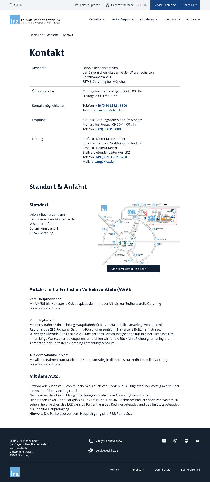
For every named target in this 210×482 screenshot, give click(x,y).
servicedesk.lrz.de (107, 110)
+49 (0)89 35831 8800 (111, 105)
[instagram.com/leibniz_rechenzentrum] (175, 441)
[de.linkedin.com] (164, 441)
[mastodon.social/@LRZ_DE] (186, 441)
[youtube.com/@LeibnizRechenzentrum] (197, 441)
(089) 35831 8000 (108, 129)
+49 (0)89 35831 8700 (111, 157)
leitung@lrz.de (102, 161)
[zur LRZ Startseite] (34, 19)
